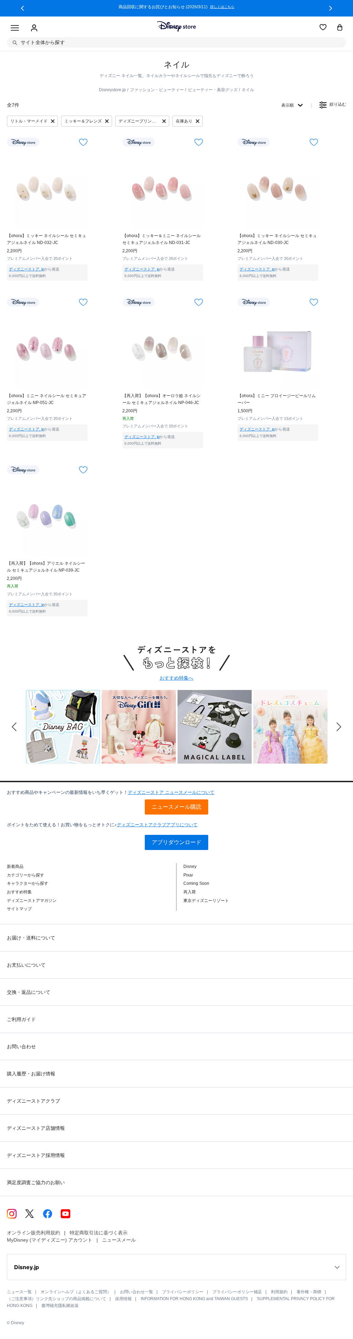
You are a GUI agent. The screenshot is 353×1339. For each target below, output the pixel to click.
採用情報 (123, 1298)
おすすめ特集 (19, 892)
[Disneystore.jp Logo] (176, 26)
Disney (189, 866)
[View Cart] (340, 28)
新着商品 (15, 866)
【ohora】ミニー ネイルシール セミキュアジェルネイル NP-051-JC (46, 399)
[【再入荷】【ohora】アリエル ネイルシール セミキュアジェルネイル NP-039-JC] (47, 516)
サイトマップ (19, 908)
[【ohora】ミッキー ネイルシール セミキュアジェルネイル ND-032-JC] (47, 188)
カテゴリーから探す (25, 875)
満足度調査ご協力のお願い (36, 1182)
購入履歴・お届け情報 (31, 1073)
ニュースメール (119, 1240)
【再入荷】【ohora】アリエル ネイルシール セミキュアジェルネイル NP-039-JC (46, 567)
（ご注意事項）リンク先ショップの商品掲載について (56, 1298)
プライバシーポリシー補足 (237, 1291)
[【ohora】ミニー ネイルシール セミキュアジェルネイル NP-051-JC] (47, 348)
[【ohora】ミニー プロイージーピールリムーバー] (278, 348)
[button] (22, 8)
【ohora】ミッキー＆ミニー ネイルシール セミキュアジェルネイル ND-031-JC (161, 239)
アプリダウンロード (176, 842)
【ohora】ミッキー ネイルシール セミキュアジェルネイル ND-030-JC (277, 239)
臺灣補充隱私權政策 (60, 1305)
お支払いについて (26, 965)
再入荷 (189, 892)
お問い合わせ (21, 1046)
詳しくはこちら (222, 7)
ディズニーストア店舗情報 (36, 1128)
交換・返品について (28, 992)
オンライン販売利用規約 (33, 1232)
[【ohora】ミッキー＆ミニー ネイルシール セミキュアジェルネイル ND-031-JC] (162, 188)
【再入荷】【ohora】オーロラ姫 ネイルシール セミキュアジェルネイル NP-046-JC (161, 399)
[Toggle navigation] (14, 28)
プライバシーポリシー (182, 1291)
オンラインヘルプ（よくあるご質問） (76, 1291)
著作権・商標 (308, 1291)
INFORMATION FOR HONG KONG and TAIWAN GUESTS (194, 1298)
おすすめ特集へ (176, 678)
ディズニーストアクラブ (33, 1101)
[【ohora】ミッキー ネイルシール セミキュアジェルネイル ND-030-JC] (278, 188)
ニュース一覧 (19, 1291)
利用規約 (279, 1291)
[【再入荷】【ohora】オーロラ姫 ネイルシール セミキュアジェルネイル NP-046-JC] (162, 348)
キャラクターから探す (27, 883)
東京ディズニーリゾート (206, 900)
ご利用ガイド (21, 1019)
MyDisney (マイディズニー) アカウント (49, 1240)
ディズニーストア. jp (26, 269)
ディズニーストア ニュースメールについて (171, 792)
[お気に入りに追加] (83, 142)
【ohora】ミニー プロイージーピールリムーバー (277, 399)
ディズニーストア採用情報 (36, 1155)
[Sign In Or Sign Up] (34, 28)
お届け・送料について (31, 938)
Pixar (188, 875)
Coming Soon (196, 883)
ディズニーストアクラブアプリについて (157, 824)
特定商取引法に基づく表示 (99, 1232)
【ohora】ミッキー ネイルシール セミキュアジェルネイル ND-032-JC (46, 239)
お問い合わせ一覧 (136, 1291)
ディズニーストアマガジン (32, 900)
